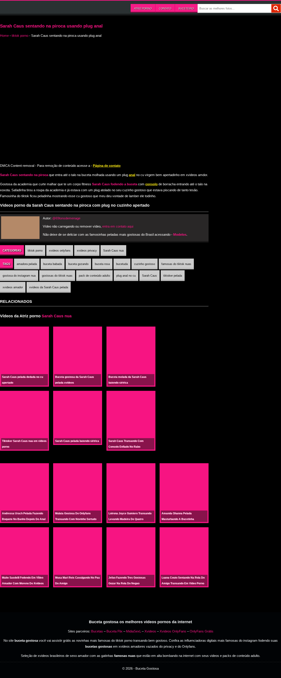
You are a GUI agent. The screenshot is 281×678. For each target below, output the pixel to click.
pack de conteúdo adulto (94, 275)
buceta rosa (102, 264)
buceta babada (52, 264)
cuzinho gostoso (144, 264)
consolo (151, 184)
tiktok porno (20, 35)
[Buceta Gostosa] (33, 8)
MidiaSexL (133, 631)
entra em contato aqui (117, 226)
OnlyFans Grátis (201, 631)
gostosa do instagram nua (19, 275)
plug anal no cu (126, 275)
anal (132, 175)
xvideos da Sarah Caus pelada (48, 287)
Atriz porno (143, 8)
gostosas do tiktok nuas (57, 275)
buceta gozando (78, 264)
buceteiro (186, 8)
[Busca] (276, 8)
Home (4, 35)
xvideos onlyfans (59, 250)
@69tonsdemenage (66, 218)
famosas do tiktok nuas (176, 264)
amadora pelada (27, 264)
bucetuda (122, 264)
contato (165, 8)
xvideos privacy (87, 250)
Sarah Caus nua (113, 250)
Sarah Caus (149, 275)
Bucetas (97, 631)
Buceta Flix (114, 631)
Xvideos (150, 631)
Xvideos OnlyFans (173, 631)
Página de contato (107, 165)
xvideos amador (13, 287)
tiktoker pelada (172, 275)
